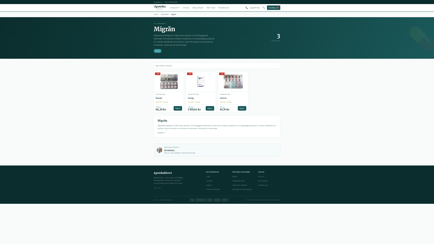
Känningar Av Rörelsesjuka (242, 189)
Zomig (191, 98)
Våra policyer (197, 7)
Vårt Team (210, 7)
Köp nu (177, 108)
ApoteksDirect (163, 173)
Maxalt (159, 98)
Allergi (234, 176)
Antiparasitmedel (238, 181)
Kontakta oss (223, 7)
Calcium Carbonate (213, 189)
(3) (157, 51)
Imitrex (223, 98)
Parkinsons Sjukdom (239, 185)
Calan (208, 176)
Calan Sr (209, 185)
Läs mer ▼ (161, 133)
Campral (209, 181)
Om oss (186, 7)
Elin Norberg (169, 150)
